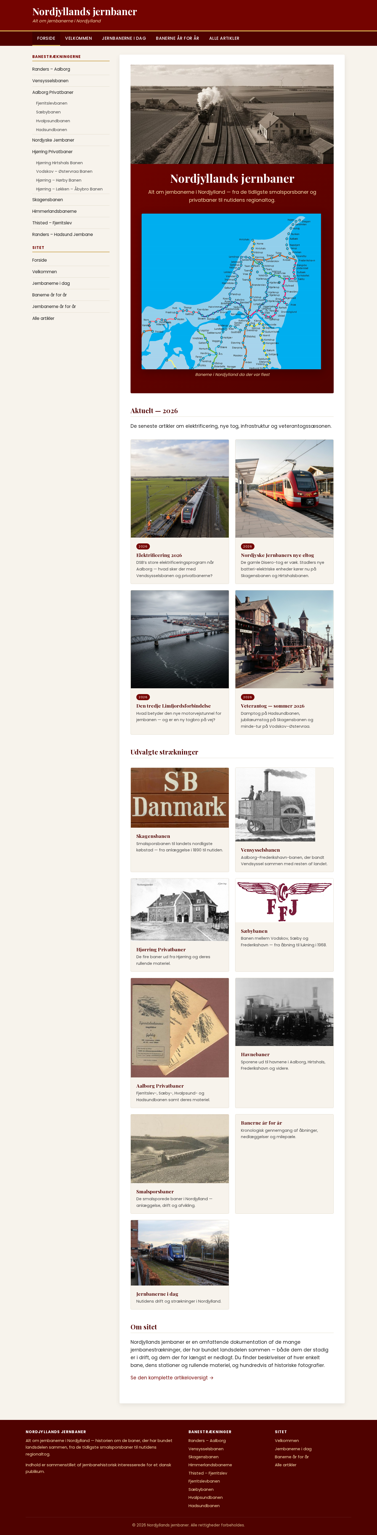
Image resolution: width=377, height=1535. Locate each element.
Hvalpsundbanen (53, 121)
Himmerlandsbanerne (54, 211)
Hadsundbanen (51, 129)
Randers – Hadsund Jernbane (62, 234)
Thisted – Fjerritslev (52, 223)
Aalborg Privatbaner (52, 92)
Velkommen (78, 38)
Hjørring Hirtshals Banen (59, 163)
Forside (46, 38)
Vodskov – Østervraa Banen (64, 171)
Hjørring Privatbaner (52, 152)
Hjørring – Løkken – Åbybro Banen (69, 189)
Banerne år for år (177, 38)
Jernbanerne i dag (124, 38)
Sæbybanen (48, 112)
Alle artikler (224, 38)
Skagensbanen (47, 200)
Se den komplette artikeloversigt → (172, 1377)
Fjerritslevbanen (51, 103)
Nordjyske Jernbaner (53, 140)
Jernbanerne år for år (54, 306)
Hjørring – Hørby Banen (58, 180)
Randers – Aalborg (51, 69)
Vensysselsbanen (50, 81)
